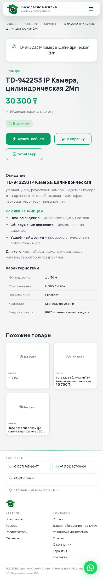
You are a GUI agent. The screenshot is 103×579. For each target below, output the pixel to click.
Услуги (58, 519)
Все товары (14, 519)
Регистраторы (17, 532)
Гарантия (60, 551)
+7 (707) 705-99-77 (26, 466)
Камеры (50, 23)
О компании (62, 544)
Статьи (58, 538)
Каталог (31, 23)
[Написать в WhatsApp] (90, 567)
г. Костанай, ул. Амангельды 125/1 (36, 490)
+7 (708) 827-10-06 (73, 466)
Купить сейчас (31, 138)
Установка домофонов (70, 532)
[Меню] (91, 9)
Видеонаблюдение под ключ (75, 525)
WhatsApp (27, 154)
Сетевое (12, 538)
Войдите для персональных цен (31, 112)
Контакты (60, 557)
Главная (12, 23)
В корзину (76, 138)
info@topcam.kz (24, 478)
